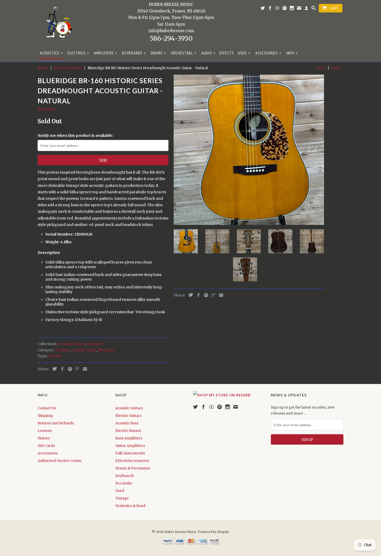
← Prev (319, 68)
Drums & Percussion (132, 468)
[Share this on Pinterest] (68, 369)
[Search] (314, 9)
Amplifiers (105, 52)
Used (244, 52)
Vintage (122, 498)
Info (292, 52)
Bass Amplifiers (128, 438)
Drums (158, 52)
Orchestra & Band (130, 506)
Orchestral (183, 52)
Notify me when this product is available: (75, 135)
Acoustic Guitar (83, 350)
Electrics (78, 52)
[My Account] (306, 9)
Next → (337, 68)
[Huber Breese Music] (57, 23)
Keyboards (134, 52)
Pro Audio (123, 483)
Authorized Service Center (60, 461)
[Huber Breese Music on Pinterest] (285, 9)
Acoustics (51, 52)
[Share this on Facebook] (61, 369)
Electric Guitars (128, 416)
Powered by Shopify (213, 532)
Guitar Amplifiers (130, 446)
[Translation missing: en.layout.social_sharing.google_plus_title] (76, 369)
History (44, 438)
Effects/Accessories (132, 461)
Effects (226, 53)
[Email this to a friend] (83, 369)
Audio (208, 52)
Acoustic (62, 350)
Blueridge (46, 109)
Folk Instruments (130, 453)
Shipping (45, 416)
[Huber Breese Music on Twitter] (263, 9)
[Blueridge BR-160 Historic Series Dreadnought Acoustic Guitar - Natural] (249, 150)
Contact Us (47, 408)
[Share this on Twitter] (53, 368)
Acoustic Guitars (72, 344)
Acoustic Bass (126, 423)
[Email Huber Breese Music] (299, 9)
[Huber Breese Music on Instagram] (292, 9)
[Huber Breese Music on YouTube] (277, 9)
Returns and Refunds (56, 423)
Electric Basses (128, 431)
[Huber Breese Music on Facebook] (270, 9)
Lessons (45, 431)
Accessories (268, 52)
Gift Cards (46, 446)
